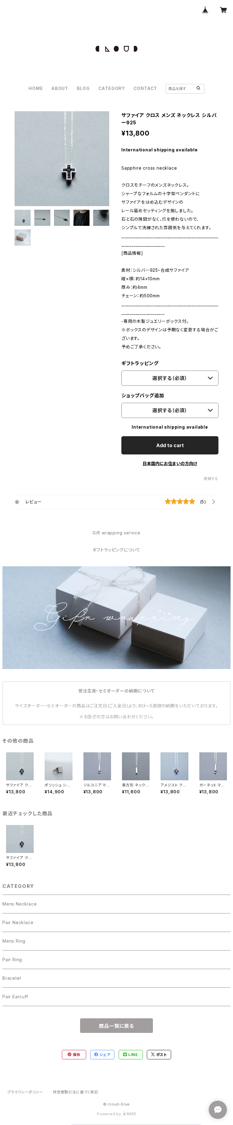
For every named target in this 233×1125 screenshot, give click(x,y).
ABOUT (59, 88)
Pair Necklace (17, 922)
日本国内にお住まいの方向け (170, 463)
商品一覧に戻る (116, 1026)
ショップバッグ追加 (142, 395)
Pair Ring (12, 959)
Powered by (110, 1114)
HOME (36, 88)
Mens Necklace (19, 903)
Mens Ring (13, 941)
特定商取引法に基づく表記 (75, 1092)
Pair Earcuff (15, 996)
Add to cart (170, 445)
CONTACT (145, 88)
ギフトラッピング (139, 363)
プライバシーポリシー (25, 1092)
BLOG (83, 88)
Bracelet (11, 978)
